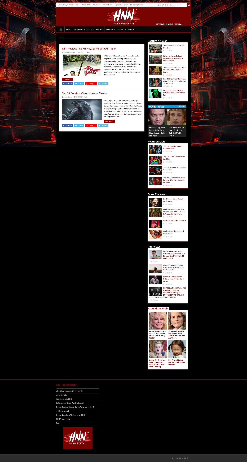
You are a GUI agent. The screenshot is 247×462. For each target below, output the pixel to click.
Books (89, 29)
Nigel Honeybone (69, 52)
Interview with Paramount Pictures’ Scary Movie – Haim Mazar (173, 279)
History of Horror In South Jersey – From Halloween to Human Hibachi (173, 58)
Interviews (109, 29)
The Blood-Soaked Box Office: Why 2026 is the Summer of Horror (174, 69)
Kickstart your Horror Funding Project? (70, 403)
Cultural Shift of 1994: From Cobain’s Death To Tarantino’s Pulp (174, 92)
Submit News (107, 5)
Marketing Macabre (137, 5)
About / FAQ (86, 5)
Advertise (96, 5)
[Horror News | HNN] (123, 16)
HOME (61, 29)
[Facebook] (160, 5)
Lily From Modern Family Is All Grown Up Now (177, 362)
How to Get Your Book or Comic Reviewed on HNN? (75, 407)
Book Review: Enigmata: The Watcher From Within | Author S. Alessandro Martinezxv (174, 211)
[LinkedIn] (168, 5)
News (68, 29)
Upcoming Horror (121, 5)
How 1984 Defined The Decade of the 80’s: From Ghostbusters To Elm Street (174, 81)
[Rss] (158, 5)
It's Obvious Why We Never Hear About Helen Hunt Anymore (176, 334)
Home (61, 37)
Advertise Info (61, 395)
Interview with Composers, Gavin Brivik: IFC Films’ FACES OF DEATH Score (173, 267)
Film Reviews (78, 29)
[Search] (189, 5)
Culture (131, 29)
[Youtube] (171, 5)
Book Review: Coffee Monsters (174, 221)
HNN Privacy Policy (63, 419)
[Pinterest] (166, 5)
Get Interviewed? (62, 411)
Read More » (68, 79)
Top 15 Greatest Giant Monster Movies (84, 93)
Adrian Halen (68, 97)
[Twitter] (163, 5)
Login (58, 423)
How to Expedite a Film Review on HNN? (70, 415)
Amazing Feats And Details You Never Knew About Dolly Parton (157, 334)
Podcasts (121, 29)
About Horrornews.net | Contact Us (69, 391)
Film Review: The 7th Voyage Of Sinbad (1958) (89, 48)
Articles (99, 29)
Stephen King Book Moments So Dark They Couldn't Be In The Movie (157, 131)
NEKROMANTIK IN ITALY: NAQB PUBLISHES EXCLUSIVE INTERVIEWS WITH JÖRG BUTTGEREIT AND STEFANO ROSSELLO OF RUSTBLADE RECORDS (167, 292)
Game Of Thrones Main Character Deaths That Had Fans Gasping (157, 363)
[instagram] (173, 5)
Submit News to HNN (64, 399)
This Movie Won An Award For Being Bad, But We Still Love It (176, 131)
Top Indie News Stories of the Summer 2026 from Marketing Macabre (174, 180)
